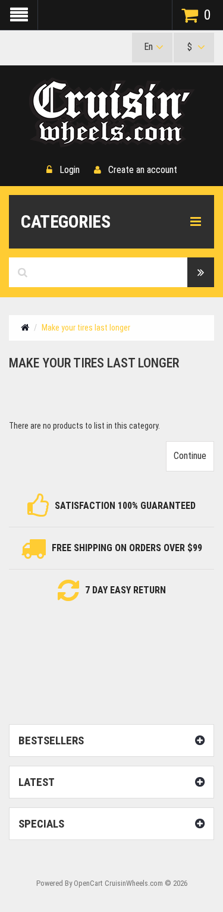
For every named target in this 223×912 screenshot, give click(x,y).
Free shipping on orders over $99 (127, 548)
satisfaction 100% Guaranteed (125, 505)
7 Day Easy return (125, 590)
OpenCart (88, 883)
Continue (190, 455)
